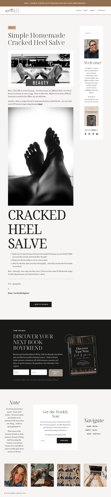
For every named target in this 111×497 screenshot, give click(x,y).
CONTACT (102, 10)
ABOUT (92, 10)
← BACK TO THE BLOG (40, 304)
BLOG (78, 10)
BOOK (95, 426)
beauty (12, 27)
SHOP (85, 10)
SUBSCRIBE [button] (64, 440)
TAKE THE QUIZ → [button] (55, 372)
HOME (89, 426)
